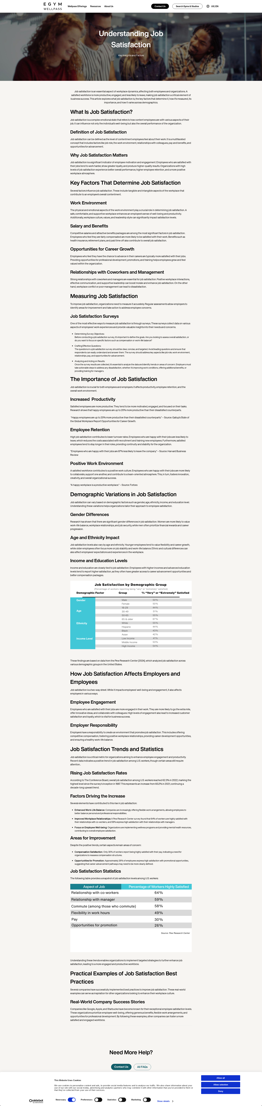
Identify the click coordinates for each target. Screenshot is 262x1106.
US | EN (214, 6)
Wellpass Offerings (77, 6)
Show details (163, 1101)
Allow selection (220, 1084)
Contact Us (160, 6)
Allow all (221, 1078)
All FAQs (142, 1067)
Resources (95, 6)
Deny (220, 1091)
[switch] (98, 1100)
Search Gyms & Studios (187, 6)
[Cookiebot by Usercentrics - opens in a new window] (36, 1101)
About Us (108, 6)
